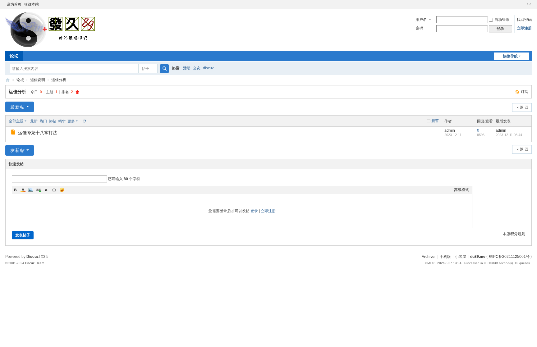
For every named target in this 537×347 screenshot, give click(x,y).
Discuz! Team (34, 263)
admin (449, 130)
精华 (62, 121)
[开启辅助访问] (523, 4)
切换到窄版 (529, 4)
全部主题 (16, 121)
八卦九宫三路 (7, 79)
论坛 (14, 55)
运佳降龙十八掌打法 (37, 132)
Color (23, 190)
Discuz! (33, 256)
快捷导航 (510, 56)
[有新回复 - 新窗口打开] (13, 133)
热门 (43, 121)
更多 (71, 121)
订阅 (524, 91)
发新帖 (17, 106)
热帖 (52, 121)
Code (54, 190)
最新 (34, 121)
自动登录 (501, 19)
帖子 (145, 68)
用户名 (421, 19)
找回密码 (524, 19)
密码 (419, 28)
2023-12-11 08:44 (509, 135)
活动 (186, 68)
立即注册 (524, 28)
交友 (196, 68)
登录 (254, 211)
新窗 (435, 121)
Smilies (62, 190)
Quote (46, 190)
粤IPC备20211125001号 (509, 256)
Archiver (429, 256)
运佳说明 (37, 80)
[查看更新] (83, 121)
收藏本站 (31, 4)
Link (38, 190)
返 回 (524, 107)
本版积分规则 (514, 234)
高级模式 (461, 190)
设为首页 (14, 4)
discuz (208, 68)
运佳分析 (58, 80)
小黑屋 (460, 256)
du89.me (477, 256)
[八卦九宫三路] (52, 29)
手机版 (445, 256)
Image (31, 190)
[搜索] (164, 68)
